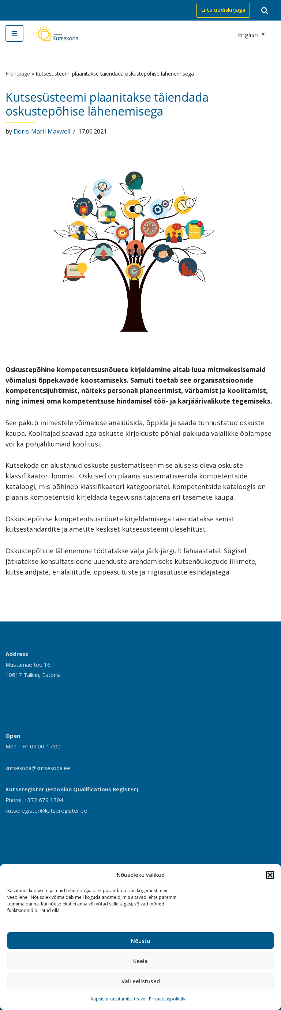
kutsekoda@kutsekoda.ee (37, 768)
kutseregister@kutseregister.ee (46, 810)
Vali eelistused (140, 981)
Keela (140, 961)
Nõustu (140, 940)
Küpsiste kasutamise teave (118, 999)
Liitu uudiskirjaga (223, 10)
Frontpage (17, 73)
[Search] (264, 10)
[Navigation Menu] (14, 33)
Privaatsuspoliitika (168, 999)
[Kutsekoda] (56, 33)
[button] (270, 875)
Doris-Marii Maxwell (42, 131)
